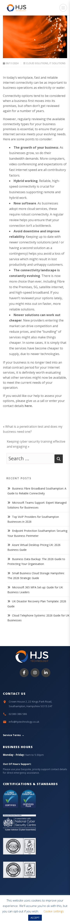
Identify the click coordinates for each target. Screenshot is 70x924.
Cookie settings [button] (54, 911)
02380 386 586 (18, 714)
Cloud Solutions (37, 63)
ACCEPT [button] (35, 917)
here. (29, 406)
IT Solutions (57, 63)
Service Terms (13, 735)
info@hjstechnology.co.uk (24, 721)
